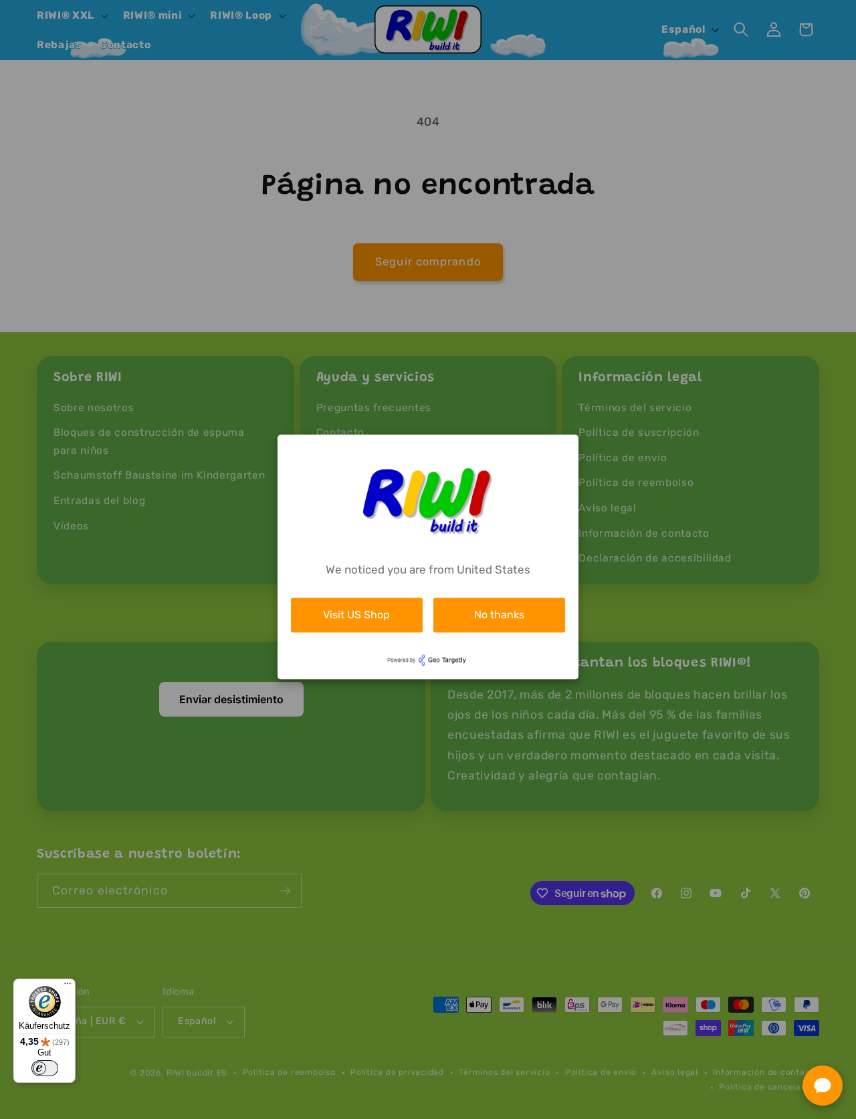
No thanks (499, 614)
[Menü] (68, 987)
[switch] (44, 1068)
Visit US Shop (356, 614)
